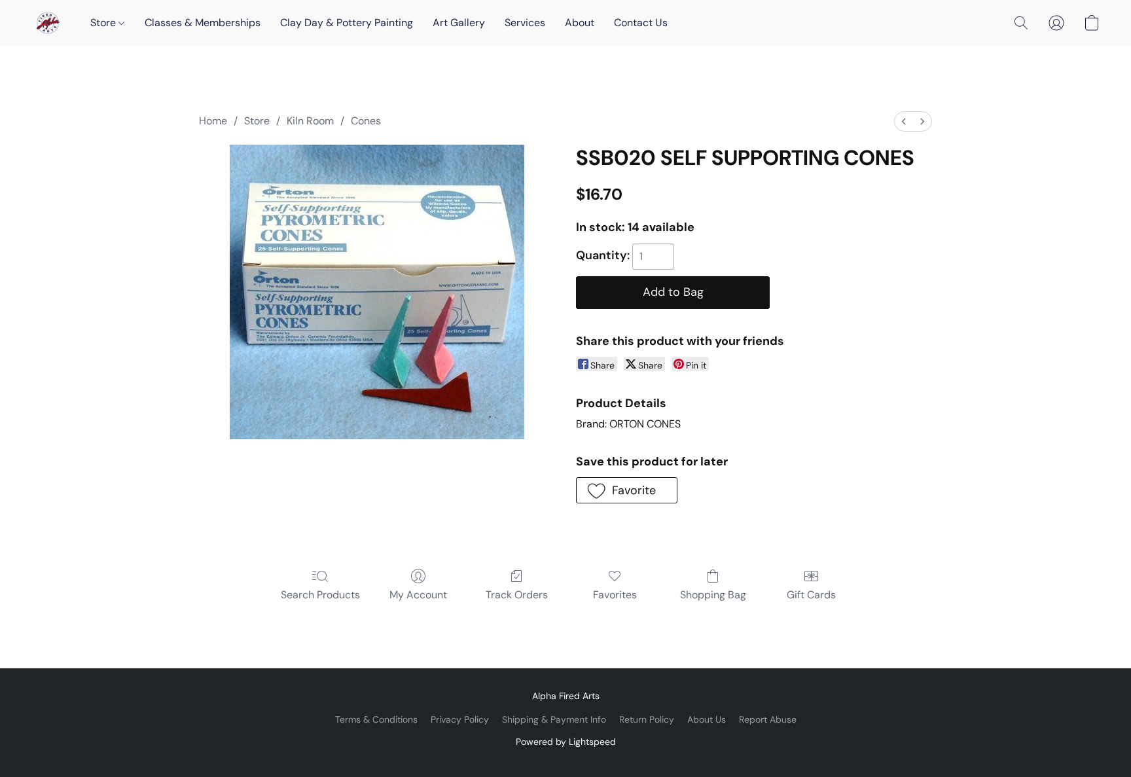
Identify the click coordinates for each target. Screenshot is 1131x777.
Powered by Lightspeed (566, 742)
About (579, 22)
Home (213, 121)
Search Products (320, 595)
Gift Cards (811, 595)
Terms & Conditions (376, 719)
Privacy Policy (460, 719)
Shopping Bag (713, 595)
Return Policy (646, 719)
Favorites (615, 595)
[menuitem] (904, 121)
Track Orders (517, 595)
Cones (366, 121)
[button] (47, 23)
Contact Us (641, 22)
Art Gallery (459, 22)
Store (104, 22)
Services (525, 22)
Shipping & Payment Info (554, 719)
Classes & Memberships (202, 22)
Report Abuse (768, 719)
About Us (706, 719)
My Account (418, 595)
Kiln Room (310, 121)
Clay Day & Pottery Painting (346, 22)
